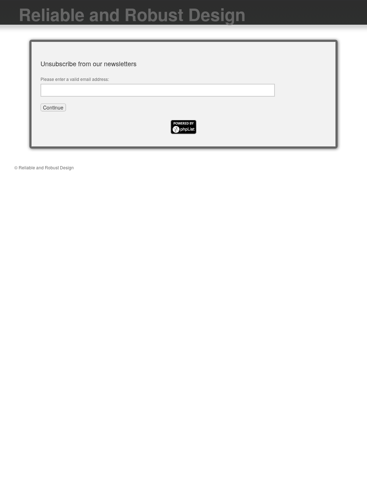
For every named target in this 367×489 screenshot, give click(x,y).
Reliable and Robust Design (132, 14)
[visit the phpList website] (183, 132)
